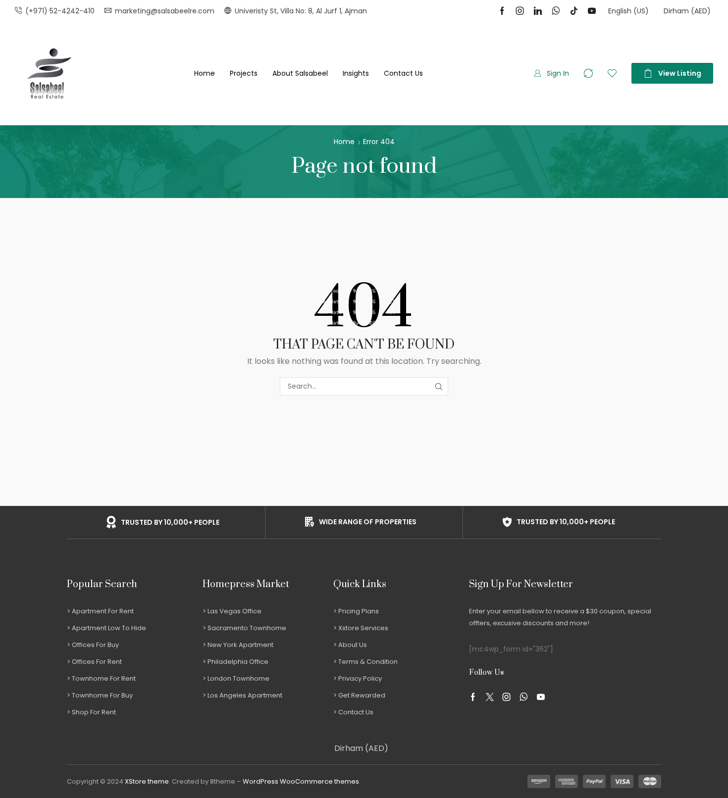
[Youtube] (592, 11)
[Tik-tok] (574, 11)
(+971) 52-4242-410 (60, 11)
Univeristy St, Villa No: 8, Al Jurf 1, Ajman (301, 11)
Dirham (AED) (361, 748)
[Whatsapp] (556, 11)
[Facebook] (502, 11)
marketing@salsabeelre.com (164, 11)
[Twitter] (490, 697)
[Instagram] (520, 11)
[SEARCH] (439, 386)
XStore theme (147, 781)
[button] (551, 73)
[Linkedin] (538, 11)
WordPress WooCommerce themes (301, 781)
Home (344, 142)
